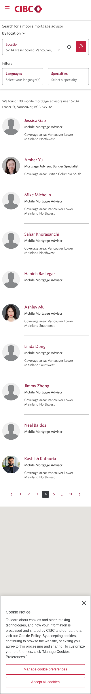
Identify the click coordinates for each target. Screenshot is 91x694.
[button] (15, 33)
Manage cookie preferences (45, 669)
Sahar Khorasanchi (41, 234)
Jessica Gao (35, 120)
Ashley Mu (34, 307)
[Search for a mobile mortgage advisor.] (81, 46)
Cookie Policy (30, 636)
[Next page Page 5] (79, 494)
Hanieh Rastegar (39, 273)
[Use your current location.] (69, 46)
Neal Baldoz (35, 425)
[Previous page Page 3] (11, 494)
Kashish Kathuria (40, 458)
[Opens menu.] (7, 8)
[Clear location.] (59, 50)
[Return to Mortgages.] (28, 9)
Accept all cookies (45, 682)
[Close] (84, 603)
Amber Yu (33, 159)
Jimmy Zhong (36, 385)
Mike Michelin (37, 194)
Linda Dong (35, 346)
